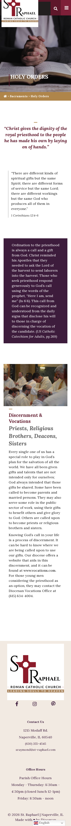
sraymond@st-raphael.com (35, 750)
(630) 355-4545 (35, 743)
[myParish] (53, 704)
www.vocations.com (39, 570)
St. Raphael (30, 814)
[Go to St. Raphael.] (5, 96)
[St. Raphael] (35, 673)
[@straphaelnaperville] (16, 704)
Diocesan (48, 820)
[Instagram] (35, 704)
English (43, 822)
